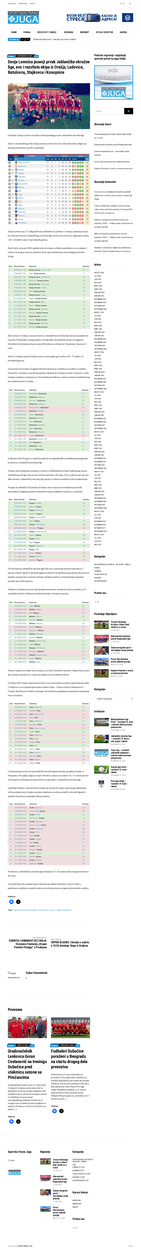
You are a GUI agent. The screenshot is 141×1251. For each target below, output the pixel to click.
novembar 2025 (100, 302)
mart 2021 (98, 488)
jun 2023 (97, 399)
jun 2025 (97, 319)
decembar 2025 (100, 299)
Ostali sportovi (104, 32)
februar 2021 (99, 491)
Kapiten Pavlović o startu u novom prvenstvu (113, 168)
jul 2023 (97, 395)
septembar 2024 (100, 349)
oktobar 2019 (99, 528)
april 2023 (98, 405)
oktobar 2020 (99, 505)
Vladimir (97, 247)
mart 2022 (98, 448)
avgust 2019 (99, 535)
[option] (83, 39)
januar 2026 (99, 296)
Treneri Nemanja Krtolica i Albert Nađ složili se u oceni (120, 624)
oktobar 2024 (99, 345)
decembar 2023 (100, 379)
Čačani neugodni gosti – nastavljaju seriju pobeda (122, 649)
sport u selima (56, 910)
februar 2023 (99, 412)
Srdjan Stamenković (36, 972)
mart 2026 (98, 289)
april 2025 (98, 326)
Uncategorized (100, 581)
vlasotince (67, 910)
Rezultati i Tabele (46, 32)
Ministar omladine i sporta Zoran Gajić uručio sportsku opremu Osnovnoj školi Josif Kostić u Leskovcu (113, 209)
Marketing (23, 3)
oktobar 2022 (99, 425)
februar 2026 (99, 292)
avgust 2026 (99, 273)
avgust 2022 (99, 432)
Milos (96, 233)
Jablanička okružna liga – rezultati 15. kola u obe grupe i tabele (121, 739)
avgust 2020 (99, 511)
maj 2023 (97, 402)
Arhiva (32, 3)
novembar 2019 (100, 525)
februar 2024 (99, 372)
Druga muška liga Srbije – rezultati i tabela (112, 564)
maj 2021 (97, 481)
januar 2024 (99, 375)
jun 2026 (97, 279)
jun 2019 (97, 541)
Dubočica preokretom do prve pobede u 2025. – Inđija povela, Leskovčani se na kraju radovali (113, 223)
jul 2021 (97, 475)
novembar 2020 (100, 501)
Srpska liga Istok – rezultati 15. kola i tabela (119, 770)
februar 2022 (99, 452)
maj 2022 (97, 442)
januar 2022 (99, 455)
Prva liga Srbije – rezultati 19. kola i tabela (119, 784)
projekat (34, 910)
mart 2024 (98, 369)
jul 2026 (97, 276)
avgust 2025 (99, 312)
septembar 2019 (100, 531)
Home (14, 32)
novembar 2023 (100, 382)
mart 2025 (98, 329)
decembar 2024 (100, 339)
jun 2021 (97, 478)
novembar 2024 (100, 342)
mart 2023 (98, 409)
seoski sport (43, 910)
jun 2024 (97, 359)
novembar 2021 (100, 462)
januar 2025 (99, 336)
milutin (97, 219)
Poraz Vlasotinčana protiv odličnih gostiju (51, 39)
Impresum (12, 3)
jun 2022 (97, 438)
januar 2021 (99, 495)
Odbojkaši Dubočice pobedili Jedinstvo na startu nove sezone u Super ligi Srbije (113, 195)
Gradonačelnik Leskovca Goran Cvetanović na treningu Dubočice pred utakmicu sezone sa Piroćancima (27, 1064)
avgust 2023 (99, 392)
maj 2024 (97, 362)
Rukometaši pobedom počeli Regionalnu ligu (113, 144)
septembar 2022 (100, 428)
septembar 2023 (100, 389)
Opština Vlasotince (21, 910)
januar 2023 (99, 415)
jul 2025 (97, 316)
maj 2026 (97, 282)
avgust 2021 (99, 472)
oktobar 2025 (99, 306)
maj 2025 (97, 322)
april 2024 (98, 365)
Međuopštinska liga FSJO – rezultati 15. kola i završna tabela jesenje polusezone (122, 723)
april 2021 (98, 485)
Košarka (68, 32)
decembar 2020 (100, 498)
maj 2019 (97, 544)
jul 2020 (97, 515)
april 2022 (98, 445)
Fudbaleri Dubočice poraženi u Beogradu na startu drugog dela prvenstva (69, 1058)
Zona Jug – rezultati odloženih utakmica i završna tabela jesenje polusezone (121, 754)
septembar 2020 (100, 508)
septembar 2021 (100, 468)
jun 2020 (97, 518)
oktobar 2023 (99, 385)
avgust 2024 (99, 352)
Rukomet (84, 32)
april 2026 (98, 286)
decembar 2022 (100, 418)
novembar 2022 (100, 422)
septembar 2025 (100, 309)
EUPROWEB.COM (25, 1246)
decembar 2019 (100, 521)
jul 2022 (97, 435)
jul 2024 (97, 355)
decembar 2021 (100, 458)
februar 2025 (99, 332)
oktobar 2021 (99, 465)
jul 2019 (97, 538)
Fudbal (27, 32)
